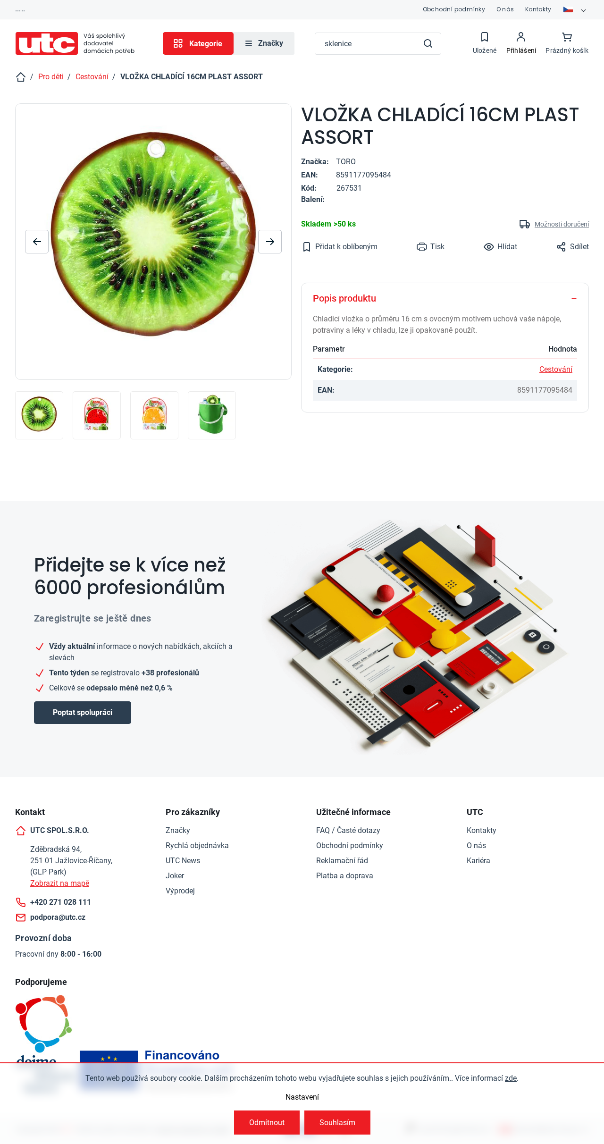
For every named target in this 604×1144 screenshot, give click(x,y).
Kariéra (478, 860)
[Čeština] (575, 9)
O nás (505, 9)
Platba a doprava (344, 875)
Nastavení (302, 1097)
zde (511, 1078)
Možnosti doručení (562, 224)
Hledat (428, 43)
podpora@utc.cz (57, 917)
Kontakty (538, 9)
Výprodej (180, 890)
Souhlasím (337, 1122)
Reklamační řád (342, 860)
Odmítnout (267, 1122)
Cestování (555, 369)
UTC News (183, 860)
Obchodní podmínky (454, 9)
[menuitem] (264, 43)
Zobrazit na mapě (59, 883)
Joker (175, 875)
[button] (270, 241)
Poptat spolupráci (82, 712)
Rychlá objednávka (197, 845)
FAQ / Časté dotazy (348, 830)
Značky (178, 830)
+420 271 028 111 (60, 902)
